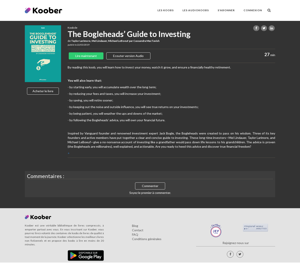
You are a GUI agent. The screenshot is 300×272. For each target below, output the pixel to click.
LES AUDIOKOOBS (196, 10)
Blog (135, 226)
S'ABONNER (226, 10)
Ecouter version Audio (128, 56)
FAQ (135, 234)
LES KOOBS (165, 10)
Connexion (253, 10)
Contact (137, 230)
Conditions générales (146, 239)
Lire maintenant (86, 56)
